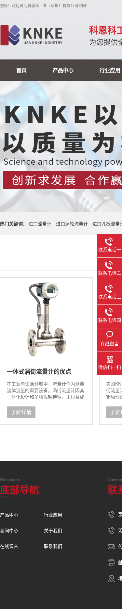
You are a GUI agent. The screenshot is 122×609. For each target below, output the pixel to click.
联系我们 (53, 546)
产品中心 (63, 70)
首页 (21, 70)
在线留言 (9, 546)
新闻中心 (9, 530)
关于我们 (53, 530)
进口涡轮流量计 (72, 223)
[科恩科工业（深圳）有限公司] (31, 35)
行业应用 (53, 514)
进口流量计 (40, 223)
